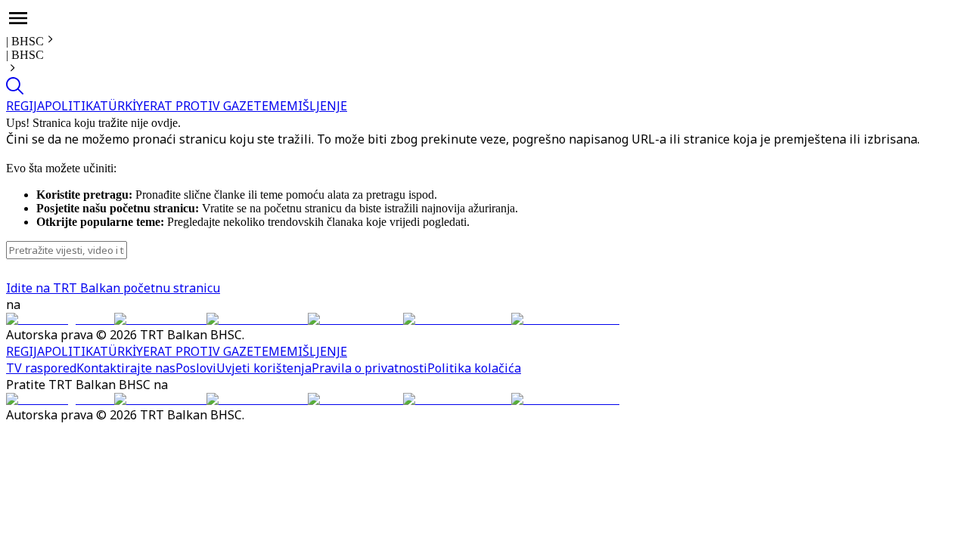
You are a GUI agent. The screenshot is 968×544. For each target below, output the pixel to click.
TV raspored (41, 368)
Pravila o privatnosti (369, 368)
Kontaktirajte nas (125, 368)
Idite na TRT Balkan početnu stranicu (113, 288)
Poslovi (195, 368)
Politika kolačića (474, 368)
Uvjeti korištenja (264, 368)
